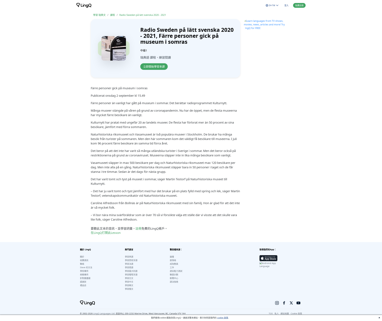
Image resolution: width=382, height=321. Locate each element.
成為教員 (174, 263)
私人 (277, 313)
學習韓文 (129, 285)
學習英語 (129, 256)
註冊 (138, 229)
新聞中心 (174, 278)
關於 (82, 256)
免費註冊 (299, 5)
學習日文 (129, 278)
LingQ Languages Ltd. (104, 313)
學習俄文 (129, 288)
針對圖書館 (85, 278)
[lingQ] (83, 5)
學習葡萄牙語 (131, 274)
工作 (172, 267)
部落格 (173, 260)
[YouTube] (298, 303)
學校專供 (84, 271)
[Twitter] (291, 303)
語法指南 (174, 281)
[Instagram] (277, 303)
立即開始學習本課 (154, 66)
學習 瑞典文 (99, 15)
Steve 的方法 (86, 267)
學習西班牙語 (131, 260)
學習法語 (129, 263)
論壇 (172, 256)
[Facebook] (284, 303)
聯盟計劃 (174, 274)
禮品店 (83, 285)
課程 (112, 15)
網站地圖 (285, 313)
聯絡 (82, 263)
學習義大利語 (131, 271)
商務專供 (84, 274)
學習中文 (129, 281)
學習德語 (129, 267)
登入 (286, 5)
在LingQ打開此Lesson (106, 233)
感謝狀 (83, 281)
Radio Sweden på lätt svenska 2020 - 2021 (142, 15)
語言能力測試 (176, 271)
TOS (271, 313)
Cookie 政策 (296, 313)
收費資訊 (84, 260)
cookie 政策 (222, 317)
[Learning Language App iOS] (268, 258)
